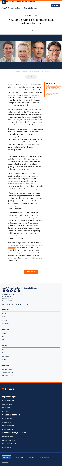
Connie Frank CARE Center (9, 444)
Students (4, 320)
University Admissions (8, 401)
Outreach (4, 359)
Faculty (4, 314)
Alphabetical (5, 333)
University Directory (7, 429)
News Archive (31, 272)
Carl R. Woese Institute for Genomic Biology (19, 8)
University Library (7, 447)
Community (5, 323)
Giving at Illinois (6, 422)
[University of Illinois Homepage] (8, 389)
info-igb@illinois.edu (11, 301)
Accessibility (5, 462)
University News (6, 408)
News (27, 15)
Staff (3, 317)
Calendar (4, 353)
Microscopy (5, 356)
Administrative (6, 340)
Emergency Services (8, 437)
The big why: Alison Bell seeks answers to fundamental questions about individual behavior (53, 88)
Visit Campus (6, 411)
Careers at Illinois (7, 404)
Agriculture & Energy (8, 376)
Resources (5, 310)
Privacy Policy (19, 457)
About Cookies (6, 457)
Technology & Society (8, 372)
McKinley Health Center (9, 440)
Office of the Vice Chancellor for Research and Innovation (17, 6)
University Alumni (7, 419)
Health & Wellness (7, 369)
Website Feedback (45, 457)
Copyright (31, 457)
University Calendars (8, 426)
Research (33, 15)
